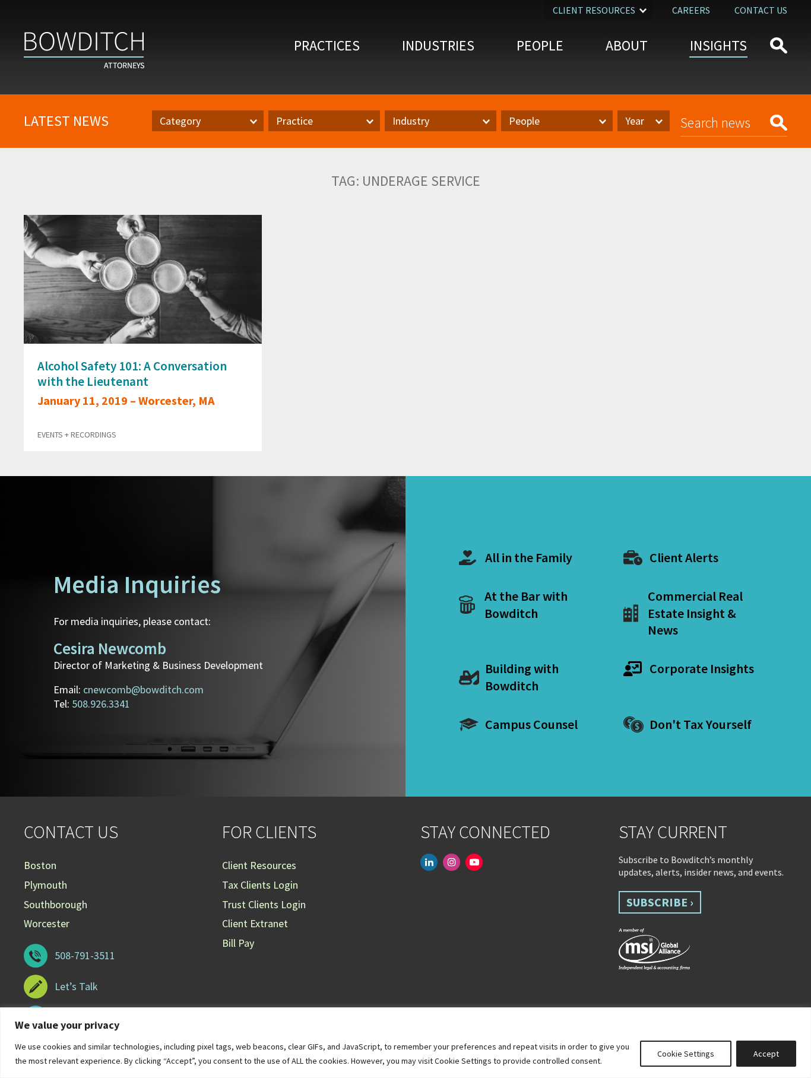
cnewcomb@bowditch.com (143, 689)
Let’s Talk (76, 986)
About (627, 45)
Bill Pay (238, 943)
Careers (691, 10)
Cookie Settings (685, 1053)
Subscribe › (659, 902)
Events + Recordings (76, 434)
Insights (718, 45)
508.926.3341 (101, 704)
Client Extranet (255, 923)
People (540, 45)
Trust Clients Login (264, 904)
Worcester (46, 923)
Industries (438, 45)
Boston (40, 865)
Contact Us (760, 10)
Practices (327, 45)
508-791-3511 (85, 955)
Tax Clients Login (260, 885)
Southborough (55, 904)
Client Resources (594, 10)
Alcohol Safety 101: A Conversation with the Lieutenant (132, 373)
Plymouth (45, 885)
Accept (766, 1053)
